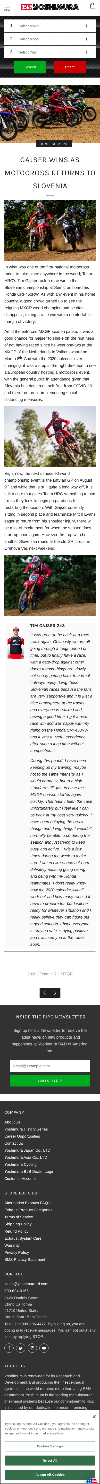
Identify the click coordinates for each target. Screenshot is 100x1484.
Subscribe (47, 1080)
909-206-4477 (34, 1324)
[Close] (94, 1416)
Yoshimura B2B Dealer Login (29, 1171)
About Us (12, 1122)
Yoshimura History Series (26, 1129)
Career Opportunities (22, 1136)
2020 (31, 974)
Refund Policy (16, 1231)
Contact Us (13, 1143)
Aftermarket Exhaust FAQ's (27, 1203)
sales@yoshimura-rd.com (26, 1284)
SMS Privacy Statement (24, 1259)
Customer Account (20, 1178)
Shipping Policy (18, 1224)
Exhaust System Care (23, 1238)
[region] (50, 1447)
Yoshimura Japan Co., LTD (27, 1150)
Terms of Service (18, 1217)
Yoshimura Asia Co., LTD (25, 1157)
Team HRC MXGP (56, 974)
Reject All (50, 1460)
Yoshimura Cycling (20, 1164)
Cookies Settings (50, 1446)
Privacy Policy (16, 1252)
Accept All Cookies (49, 1474)
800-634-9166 (16, 1291)
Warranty (12, 1245)
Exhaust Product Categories (28, 1210)
